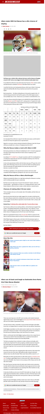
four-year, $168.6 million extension (33, 319)
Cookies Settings (15, 410)
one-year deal (24, 214)
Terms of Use (6, 407)
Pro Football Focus (14, 157)
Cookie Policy (14, 407)
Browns (10, 101)
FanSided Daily (14, 405)
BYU (16, 101)
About (4, 403)
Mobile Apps (6, 405)
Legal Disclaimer (24, 407)
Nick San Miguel (7, 286)
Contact (22, 403)
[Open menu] (3, 1)
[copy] (10, 29)
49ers (32, 82)
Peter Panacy (6, 26)
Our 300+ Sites (33, 403)
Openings (13, 403)
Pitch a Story (24, 405)
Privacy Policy (33, 405)
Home (5, 394)
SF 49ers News (10, 394)
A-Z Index (5, 410)
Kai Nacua (20, 84)
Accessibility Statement (35, 407)
